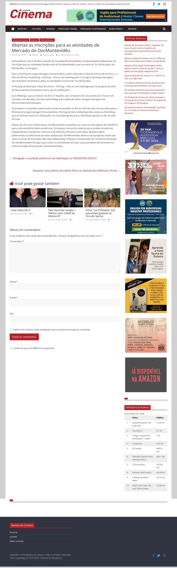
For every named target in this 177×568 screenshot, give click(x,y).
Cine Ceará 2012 (20, 210)
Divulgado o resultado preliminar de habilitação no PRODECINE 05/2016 (53, 158)
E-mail (14, 297)
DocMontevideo (64, 55)
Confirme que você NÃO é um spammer (33, 348)
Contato (13, 536)
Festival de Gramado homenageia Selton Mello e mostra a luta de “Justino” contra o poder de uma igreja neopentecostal (74, 4)
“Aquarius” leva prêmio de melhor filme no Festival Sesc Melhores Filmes (76, 170)
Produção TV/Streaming (93, 28)
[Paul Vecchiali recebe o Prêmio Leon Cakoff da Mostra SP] (65, 190)
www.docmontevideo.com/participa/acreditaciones (85, 61)
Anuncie (132, 28)
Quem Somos (116, 28)
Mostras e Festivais (20, 40)
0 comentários (48, 55)
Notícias (22, 28)
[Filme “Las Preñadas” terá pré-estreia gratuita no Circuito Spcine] (102, 190)
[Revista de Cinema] (13, 29)
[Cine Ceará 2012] (28, 190)
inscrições (75, 55)
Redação (35, 55)
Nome (14, 281)
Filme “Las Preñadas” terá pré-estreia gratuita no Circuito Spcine (100, 213)
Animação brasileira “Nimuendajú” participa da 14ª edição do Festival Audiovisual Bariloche (144, 110)
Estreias (50, 28)
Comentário (17, 241)
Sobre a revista (17, 541)
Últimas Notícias (47, 40)
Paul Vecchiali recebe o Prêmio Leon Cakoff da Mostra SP (61, 213)
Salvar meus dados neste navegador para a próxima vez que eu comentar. (52, 329)
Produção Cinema (67, 28)
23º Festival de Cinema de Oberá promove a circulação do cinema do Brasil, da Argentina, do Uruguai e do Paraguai (145, 100)
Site (12, 313)
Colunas (36, 28)
